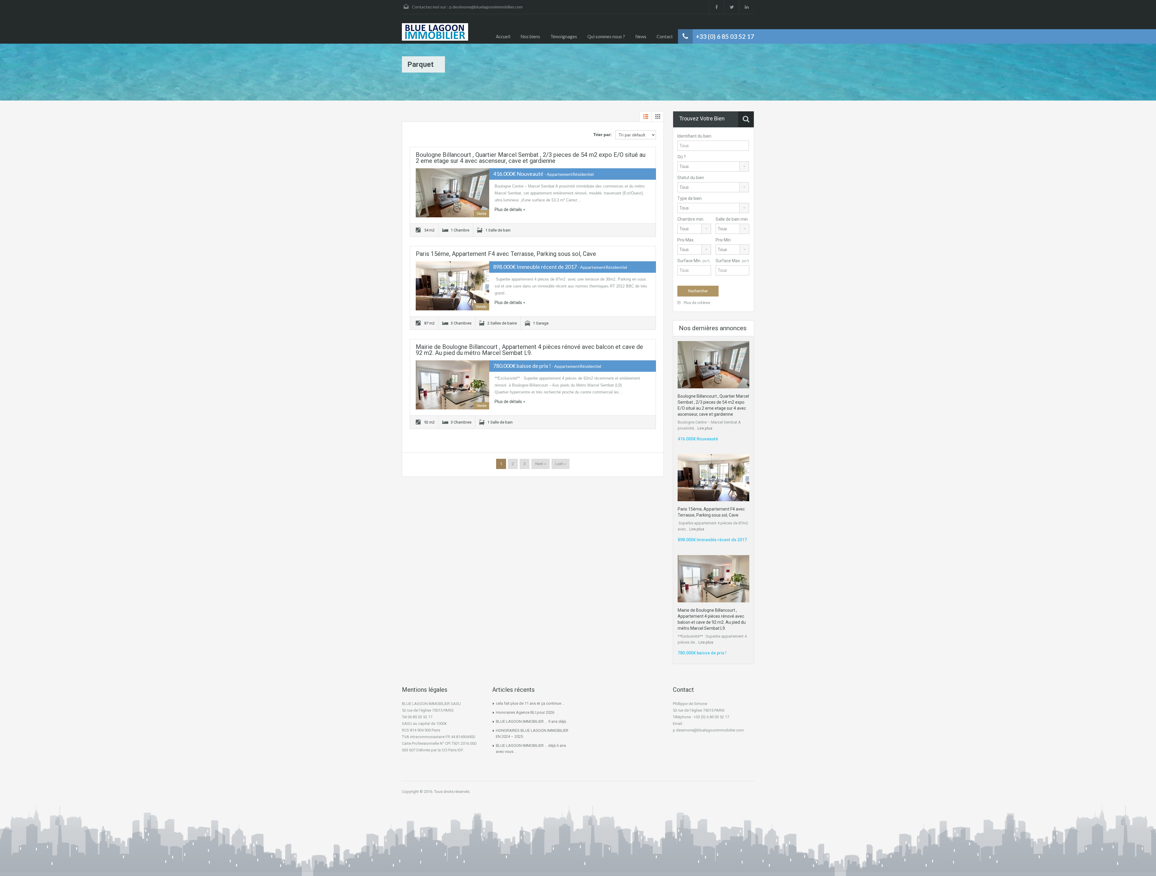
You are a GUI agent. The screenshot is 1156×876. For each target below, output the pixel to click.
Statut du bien (690, 177)
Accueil (503, 36)
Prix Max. (686, 240)
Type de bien (689, 198)
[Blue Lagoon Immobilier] (435, 32)
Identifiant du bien (694, 136)
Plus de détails (508, 209)
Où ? (681, 156)
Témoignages (563, 36)
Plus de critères (696, 302)
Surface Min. (693, 260)
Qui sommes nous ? (606, 36)
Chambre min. (690, 219)
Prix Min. (724, 240)
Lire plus (705, 428)
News (640, 36)
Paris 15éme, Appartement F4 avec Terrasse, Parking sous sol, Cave (506, 253)
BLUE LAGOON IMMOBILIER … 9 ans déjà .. (532, 721)
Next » (540, 463)
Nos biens (530, 36)
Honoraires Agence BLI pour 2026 (525, 712)
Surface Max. (732, 260)
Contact (665, 36)
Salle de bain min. (732, 219)
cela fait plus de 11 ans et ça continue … (530, 703)
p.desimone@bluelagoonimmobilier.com (486, 6)
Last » (560, 463)
